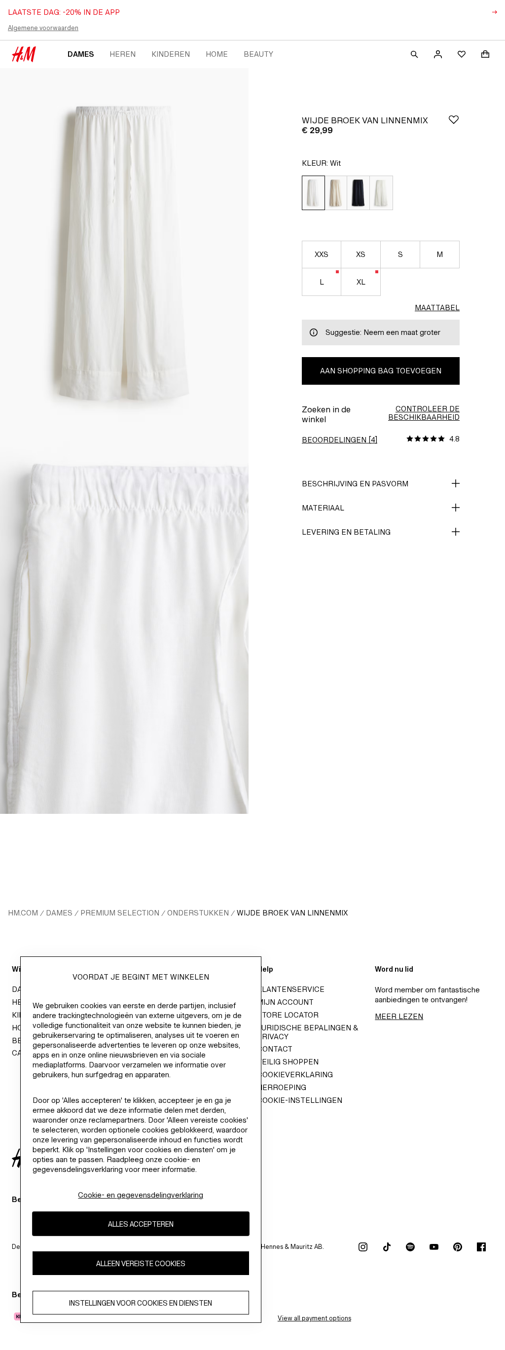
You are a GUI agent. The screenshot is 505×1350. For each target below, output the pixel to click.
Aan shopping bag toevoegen (380, 370)
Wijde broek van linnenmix (292, 913)
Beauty (258, 54)
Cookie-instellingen (299, 1100)
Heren (122, 54)
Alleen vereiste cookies (140, 1263)
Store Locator (288, 1015)
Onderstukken (198, 913)
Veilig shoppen (288, 1062)
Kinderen (170, 54)
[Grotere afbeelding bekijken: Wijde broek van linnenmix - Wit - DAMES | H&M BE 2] (124, 627)
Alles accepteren (141, 1224)
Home (217, 54)
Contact (274, 1049)
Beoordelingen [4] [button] (339, 440)
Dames (81, 54)
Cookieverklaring (295, 1074)
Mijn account (285, 1002)
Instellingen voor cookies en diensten (140, 1303)
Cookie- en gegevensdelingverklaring (140, 1195)
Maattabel (437, 307)
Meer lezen (399, 1016)
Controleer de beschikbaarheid (424, 412)
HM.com (23, 913)
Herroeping (281, 1087)
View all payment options (314, 1318)
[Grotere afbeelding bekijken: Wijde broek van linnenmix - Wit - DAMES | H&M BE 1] (124, 254)
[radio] (313, 193)
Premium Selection (119, 913)
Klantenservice (291, 989)
